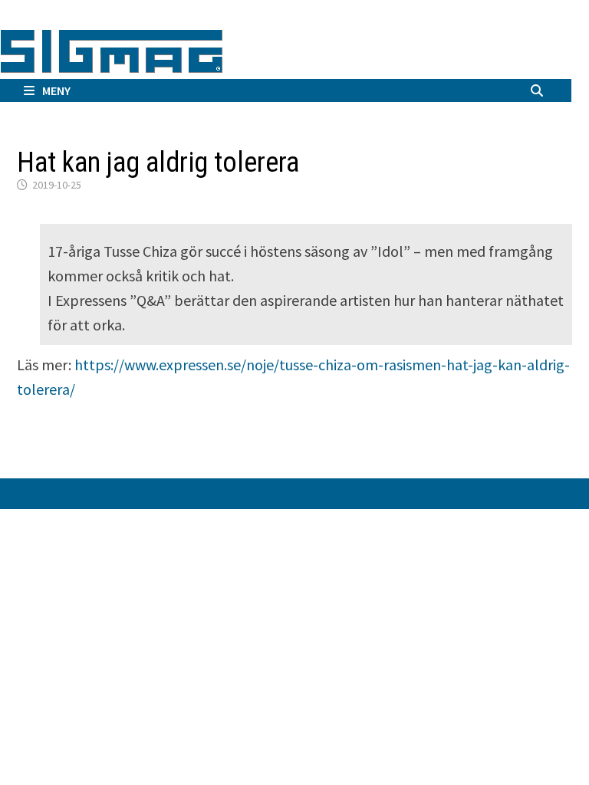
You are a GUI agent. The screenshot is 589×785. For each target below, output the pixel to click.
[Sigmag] (111, 48)
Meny (56, 90)
